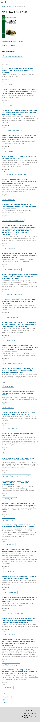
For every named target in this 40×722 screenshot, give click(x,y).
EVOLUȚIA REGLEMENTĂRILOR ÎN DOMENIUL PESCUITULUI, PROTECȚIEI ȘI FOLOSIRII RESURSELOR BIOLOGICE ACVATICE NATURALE (19, 185)
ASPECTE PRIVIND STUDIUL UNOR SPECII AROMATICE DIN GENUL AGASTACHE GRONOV (19, 161)
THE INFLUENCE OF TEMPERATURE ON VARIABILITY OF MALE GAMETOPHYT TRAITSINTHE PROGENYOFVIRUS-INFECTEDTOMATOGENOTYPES (20, 116)
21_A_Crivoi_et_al (9, 520)
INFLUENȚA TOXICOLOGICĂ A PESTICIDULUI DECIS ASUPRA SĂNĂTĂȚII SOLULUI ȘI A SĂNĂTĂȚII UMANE (19, 508)
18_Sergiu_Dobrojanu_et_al (11, 453)
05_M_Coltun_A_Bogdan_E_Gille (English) (15, 174)
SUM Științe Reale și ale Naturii (13, 56)
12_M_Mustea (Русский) (11, 317)
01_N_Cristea (8, 84)
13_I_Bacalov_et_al (9, 340)
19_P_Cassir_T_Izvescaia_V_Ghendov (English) (16, 476)
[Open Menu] (2, 2)
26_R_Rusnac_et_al (9, 634)
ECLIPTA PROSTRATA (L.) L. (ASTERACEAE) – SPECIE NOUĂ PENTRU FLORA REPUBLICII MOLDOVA (20, 463)
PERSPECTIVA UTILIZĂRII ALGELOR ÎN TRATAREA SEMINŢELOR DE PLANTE (20, 439)
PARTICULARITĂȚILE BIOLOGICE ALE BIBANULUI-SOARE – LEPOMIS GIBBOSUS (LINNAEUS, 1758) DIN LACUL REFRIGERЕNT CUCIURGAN (20, 280)
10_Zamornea (8, 688)
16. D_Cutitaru (8, 407)
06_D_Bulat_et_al (9, 199)
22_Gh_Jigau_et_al (9, 544)
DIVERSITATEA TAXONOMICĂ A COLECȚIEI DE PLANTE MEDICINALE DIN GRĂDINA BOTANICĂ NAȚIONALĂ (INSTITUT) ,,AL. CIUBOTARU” (19, 139)
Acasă (3, 6)
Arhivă (9, 6)
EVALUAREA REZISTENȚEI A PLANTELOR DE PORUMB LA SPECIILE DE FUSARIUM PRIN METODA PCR (19, 416)
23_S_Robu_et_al (9, 571)
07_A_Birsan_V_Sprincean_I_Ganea (13, 220)
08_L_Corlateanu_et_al (10, 249)
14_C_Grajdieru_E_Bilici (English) (13, 363)
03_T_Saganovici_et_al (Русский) (13, 130)
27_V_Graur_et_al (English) (11, 665)
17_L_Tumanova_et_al (10, 428)
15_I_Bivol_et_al (8, 386)
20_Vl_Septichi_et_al (9, 499)
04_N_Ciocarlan (8, 151)
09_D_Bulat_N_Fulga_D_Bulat (12, 270)
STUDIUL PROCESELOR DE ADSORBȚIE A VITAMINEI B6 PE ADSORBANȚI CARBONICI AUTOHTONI (19, 580)
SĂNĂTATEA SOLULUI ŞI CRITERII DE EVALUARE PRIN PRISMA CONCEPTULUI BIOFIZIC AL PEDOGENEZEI (19, 530)
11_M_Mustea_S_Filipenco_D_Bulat (13, 294)
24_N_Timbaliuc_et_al (10, 592)
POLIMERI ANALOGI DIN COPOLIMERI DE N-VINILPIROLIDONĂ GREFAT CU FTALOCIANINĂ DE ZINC (19, 556)
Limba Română (7, 697)
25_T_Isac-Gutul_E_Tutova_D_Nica (13, 613)
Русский (5, 700)
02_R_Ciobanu (8, 105)
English (5, 702)
